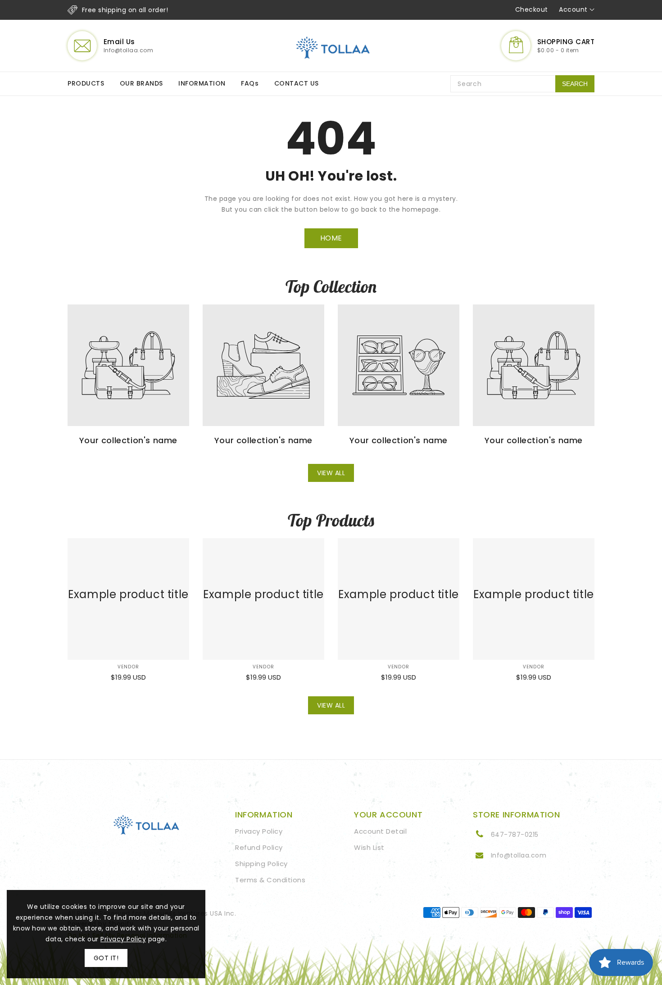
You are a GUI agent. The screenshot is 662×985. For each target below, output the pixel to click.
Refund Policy (259, 847)
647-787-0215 (515, 834)
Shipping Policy (261, 863)
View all (331, 472)
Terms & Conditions (270, 880)
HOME (331, 238)
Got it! (106, 957)
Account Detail (380, 831)
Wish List (369, 847)
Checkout (531, 9)
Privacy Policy (258, 831)
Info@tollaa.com (519, 855)
